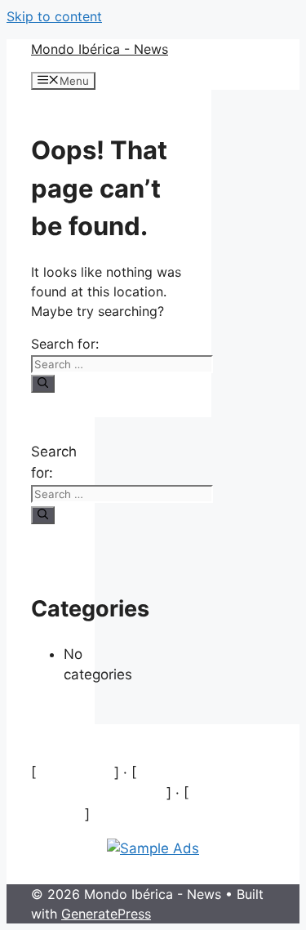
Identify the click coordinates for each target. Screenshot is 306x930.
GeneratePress (106, 914)
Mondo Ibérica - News (99, 49)
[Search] (43, 384)
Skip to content (54, 16)
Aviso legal (75, 772)
